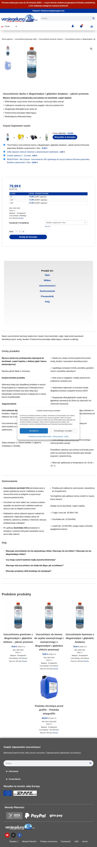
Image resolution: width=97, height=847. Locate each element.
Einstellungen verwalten (63, 431)
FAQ (47, 301)
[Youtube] (7, 835)
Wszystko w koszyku (64, 137)
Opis (47, 275)
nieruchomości (47, 285)
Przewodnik (47, 296)
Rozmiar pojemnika (19, 223)
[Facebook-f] (19, 835)
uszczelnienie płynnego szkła (26, 39)
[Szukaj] (93, 18)
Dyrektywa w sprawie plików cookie (40, 436)
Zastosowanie (47, 291)
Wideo (47, 280)
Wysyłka (21, 218)
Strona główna (7, 39)
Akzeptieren (33, 431)
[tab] (47, 275)
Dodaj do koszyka (28, 237)
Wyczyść (47, 226)
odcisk (66, 436)
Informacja (13, 771)
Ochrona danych (58, 436)
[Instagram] (13, 835)
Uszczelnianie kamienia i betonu (51, 39)
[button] (9, 26)
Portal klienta (14, 779)
